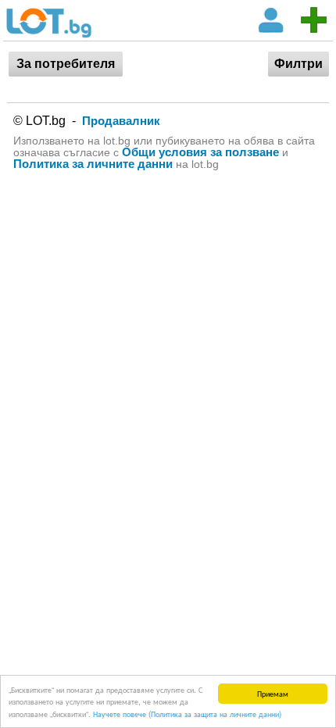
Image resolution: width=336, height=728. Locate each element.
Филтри (298, 63)
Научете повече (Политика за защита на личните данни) (187, 713)
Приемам (272, 693)
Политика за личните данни (93, 163)
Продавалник (121, 120)
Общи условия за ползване (200, 152)
